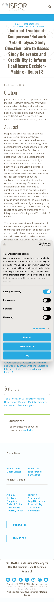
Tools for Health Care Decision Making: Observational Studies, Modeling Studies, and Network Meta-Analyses (25, 402)
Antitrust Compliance (13, 500)
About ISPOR (13, 468)
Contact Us (34, 474)
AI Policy (11, 494)
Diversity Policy (15, 510)
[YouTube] (33, 580)
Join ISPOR (19, 538)
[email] (8, 580)
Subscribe (20, 524)
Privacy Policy (35, 504)
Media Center (14, 471)
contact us (28, 430)
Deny (27, 355)
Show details (39, 328)
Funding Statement (34, 496)
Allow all (27, 337)
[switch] (47, 300)
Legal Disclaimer (36, 501)
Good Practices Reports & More (28, 26)
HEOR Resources (31, 24)
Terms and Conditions (34, 509)
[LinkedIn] (14, 580)
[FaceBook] (21, 580)
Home (17, 24)
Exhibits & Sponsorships (35, 470)
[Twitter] (27, 580)
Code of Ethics (14, 504)
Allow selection (27, 346)
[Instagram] (40, 580)
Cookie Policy (14, 507)
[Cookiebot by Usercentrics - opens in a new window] (39, 244)
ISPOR (27, 584)
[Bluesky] (46, 580)
